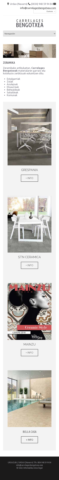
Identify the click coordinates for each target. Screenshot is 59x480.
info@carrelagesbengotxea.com (38, 8)
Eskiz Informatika (26, 468)
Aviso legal (38, 468)
